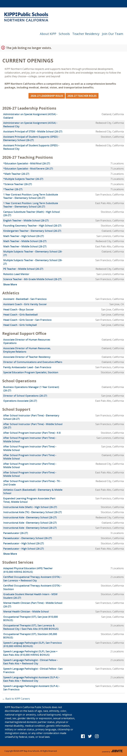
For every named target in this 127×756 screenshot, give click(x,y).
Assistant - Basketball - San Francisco (25, 299)
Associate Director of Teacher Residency (26, 357)
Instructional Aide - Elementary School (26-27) (30, 517)
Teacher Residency (85, 34)
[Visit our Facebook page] (83, 736)
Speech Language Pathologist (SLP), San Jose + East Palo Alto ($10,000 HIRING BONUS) (30, 653)
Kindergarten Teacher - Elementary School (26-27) (32, 231)
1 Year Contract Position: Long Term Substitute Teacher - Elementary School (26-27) (30, 196)
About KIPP (48, 34)
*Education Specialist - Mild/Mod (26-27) (26, 163)
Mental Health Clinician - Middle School (26, 611)
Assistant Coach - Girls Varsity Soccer (25, 304)
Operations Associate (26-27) (20, 400)
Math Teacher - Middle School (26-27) (24, 241)
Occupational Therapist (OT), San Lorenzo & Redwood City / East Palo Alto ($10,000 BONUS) (31, 627)
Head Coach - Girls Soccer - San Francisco (27, 320)
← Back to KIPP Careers (16, 698)
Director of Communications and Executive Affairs (32, 362)
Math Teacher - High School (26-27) (23, 236)
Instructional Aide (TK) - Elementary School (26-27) (32, 512)
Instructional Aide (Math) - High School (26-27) (30, 507)
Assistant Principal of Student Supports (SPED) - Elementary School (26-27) (31, 138)
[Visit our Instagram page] (97, 736)
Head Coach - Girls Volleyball (20, 325)
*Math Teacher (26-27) (16, 174)
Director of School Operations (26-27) (25, 395)
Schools (64, 34)
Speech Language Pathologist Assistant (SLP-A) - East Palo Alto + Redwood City (31, 679)
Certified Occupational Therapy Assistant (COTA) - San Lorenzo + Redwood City (32, 578)
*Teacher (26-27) (12, 189)
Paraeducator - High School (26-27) (23, 543)
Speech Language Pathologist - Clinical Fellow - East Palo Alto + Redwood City (30, 661)
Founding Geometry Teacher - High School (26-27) (32, 225)
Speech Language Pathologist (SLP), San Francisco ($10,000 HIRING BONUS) (32, 644)
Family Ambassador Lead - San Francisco (27, 367)
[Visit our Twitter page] (90, 736)
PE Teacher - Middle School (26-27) (23, 269)
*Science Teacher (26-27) (17, 184)
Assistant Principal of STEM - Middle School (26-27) (32, 131)
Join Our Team (112, 34)
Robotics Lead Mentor (16, 274)
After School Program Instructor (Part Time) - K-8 (32, 432)
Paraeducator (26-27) (15, 533)
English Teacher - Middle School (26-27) (26, 220)
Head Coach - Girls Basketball (20, 314)
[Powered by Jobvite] (112, 751)
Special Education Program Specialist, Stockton (30, 372)
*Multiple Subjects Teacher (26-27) (23, 179)
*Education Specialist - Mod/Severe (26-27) (28, 168)
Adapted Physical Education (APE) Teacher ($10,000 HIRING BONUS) (28, 570)
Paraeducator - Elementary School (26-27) (27, 538)
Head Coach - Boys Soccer (18, 309)
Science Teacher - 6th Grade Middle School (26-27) (32, 279)
